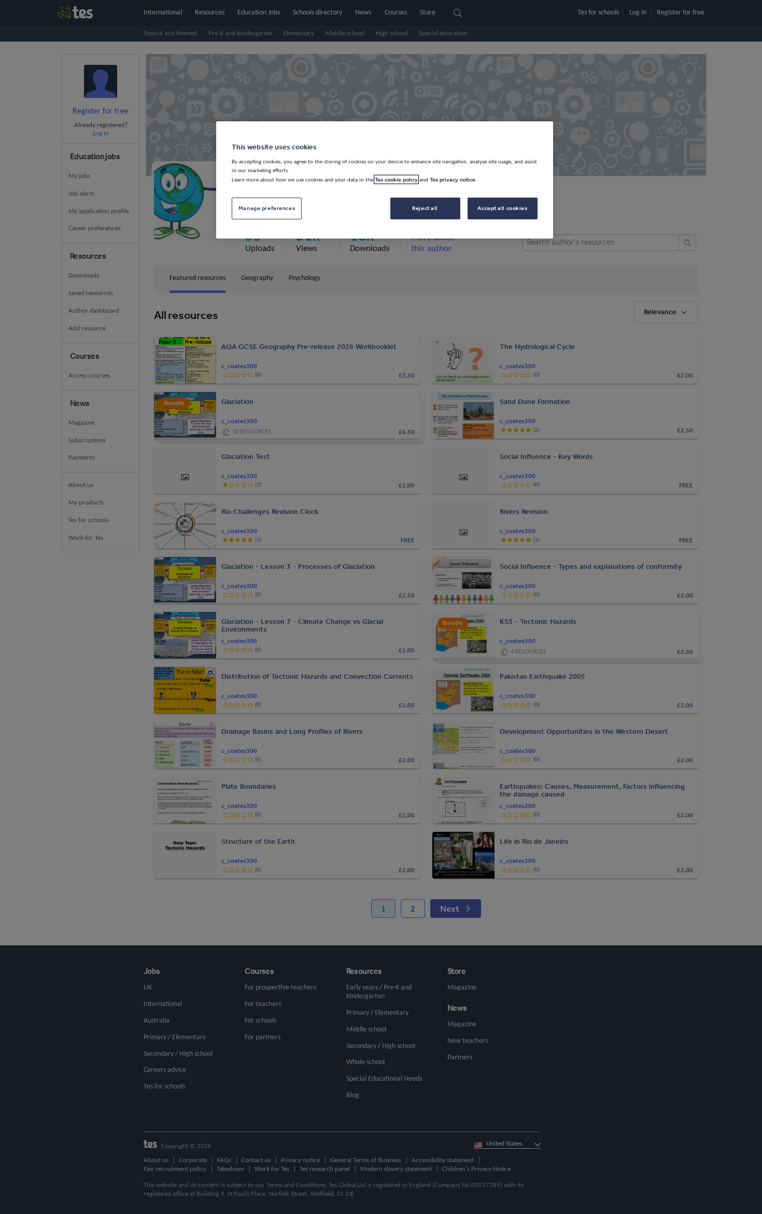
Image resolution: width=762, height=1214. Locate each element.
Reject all (425, 208)
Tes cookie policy (396, 179)
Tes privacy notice (452, 179)
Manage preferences (266, 208)
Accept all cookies (502, 208)
